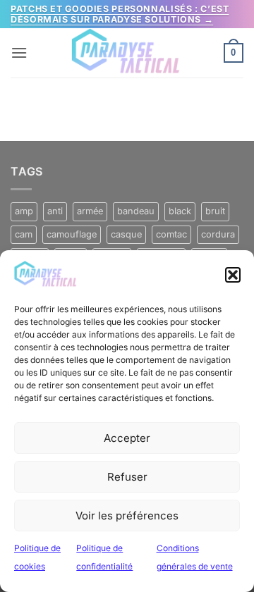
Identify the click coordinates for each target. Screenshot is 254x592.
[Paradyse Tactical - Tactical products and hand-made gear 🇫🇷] (127, 53)
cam (23, 234)
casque (126, 234)
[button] (233, 275)
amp (24, 211)
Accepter (127, 438)
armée (90, 211)
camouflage (72, 234)
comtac (171, 234)
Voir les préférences (127, 515)
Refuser (127, 476)
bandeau (136, 211)
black (180, 211)
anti (55, 211)
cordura (218, 234)
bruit (215, 211)
